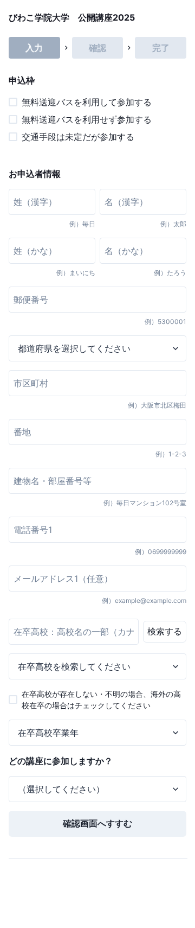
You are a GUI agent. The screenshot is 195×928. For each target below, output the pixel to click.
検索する (164, 631)
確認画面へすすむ (97, 823)
